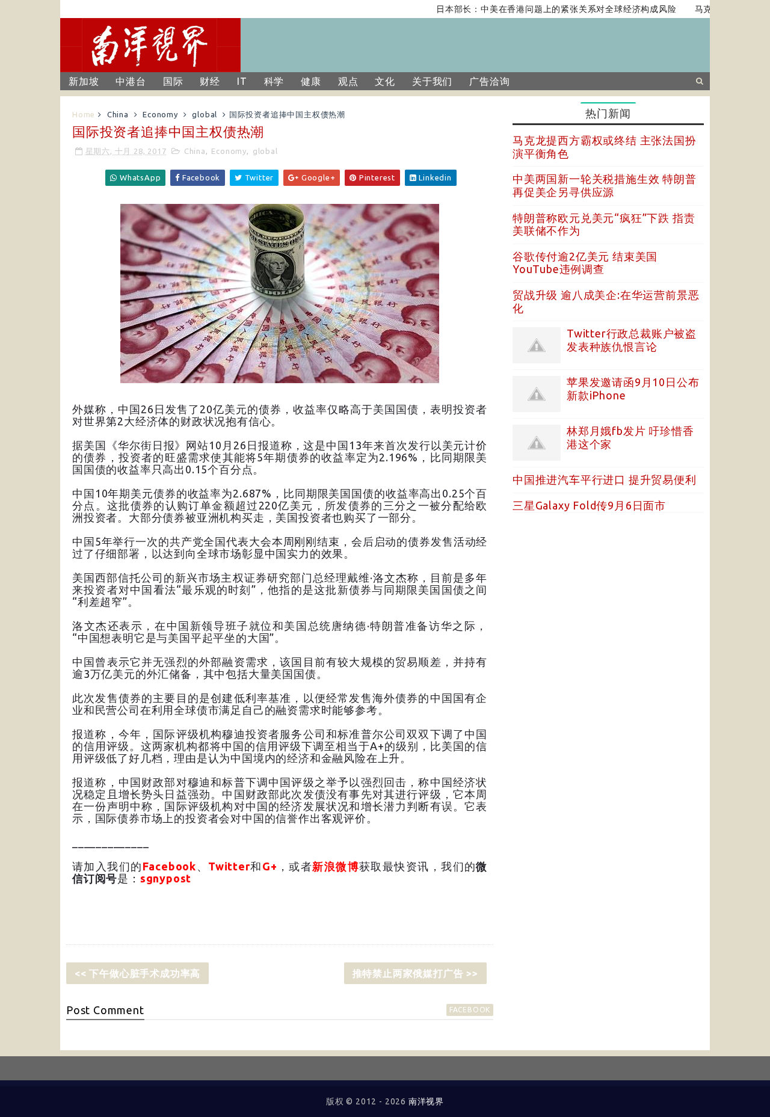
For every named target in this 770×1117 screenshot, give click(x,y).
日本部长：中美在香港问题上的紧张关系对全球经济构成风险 (537, 9)
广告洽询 (489, 81)
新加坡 (84, 81)
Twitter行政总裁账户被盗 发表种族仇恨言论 (632, 339)
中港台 (131, 81)
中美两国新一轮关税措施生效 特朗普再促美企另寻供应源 (605, 185)
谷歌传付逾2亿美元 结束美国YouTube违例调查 (585, 262)
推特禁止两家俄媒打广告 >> (415, 973)
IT (242, 81)
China (118, 114)
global (204, 114)
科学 (274, 81)
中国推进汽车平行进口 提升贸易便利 (605, 479)
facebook (469, 1010)
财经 (210, 81)
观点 (348, 81)
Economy (160, 114)
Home (83, 114)
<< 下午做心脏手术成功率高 (137, 973)
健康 (311, 81)
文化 (385, 81)
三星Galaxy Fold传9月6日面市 (589, 505)
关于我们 (432, 81)
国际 (173, 81)
